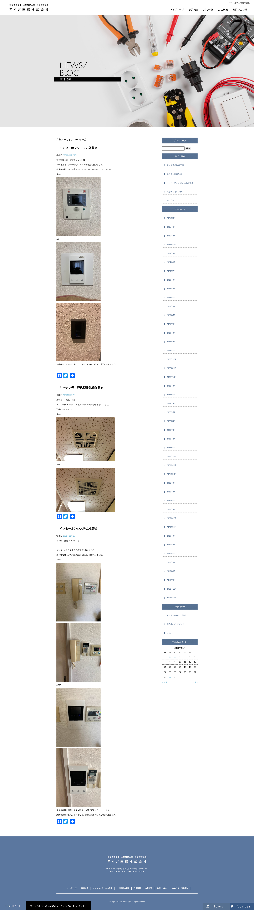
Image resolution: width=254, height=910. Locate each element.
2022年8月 (171, 386)
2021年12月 (172, 456)
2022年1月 (171, 448)
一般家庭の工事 (123, 888)
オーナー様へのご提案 (176, 615)
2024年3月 (171, 262)
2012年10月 (172, 598)
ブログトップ (180, 140)
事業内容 (193, 9)
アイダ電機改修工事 (175, 165)
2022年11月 (172, 368)
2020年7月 (171, 553)
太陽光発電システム (175, 192)
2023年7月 (171, 297)
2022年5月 (171, 412)
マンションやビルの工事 (102, 888)
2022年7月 (171, 395)
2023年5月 (171, 315)
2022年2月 (171, 439)
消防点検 (170, 200)
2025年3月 (171, 236)
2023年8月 (171, 289)
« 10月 (165, 682)
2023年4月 (171, 324)
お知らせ (216, 906)
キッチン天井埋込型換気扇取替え (81, 387)
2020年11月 (172, 527)
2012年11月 (172, 589)
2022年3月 (171, 430)
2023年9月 (171, 280)
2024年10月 (172, 245)
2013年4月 (171, 580)
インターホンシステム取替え (78, 147)
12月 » (195, 682)
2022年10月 (172, 377)
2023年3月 (171, 333)
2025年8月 (171, 218)
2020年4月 (171, 562)
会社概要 (223, 9)
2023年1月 (171, 350)
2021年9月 (171, 483)
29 (170, 677)
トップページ (176, 9)
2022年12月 (172, 359)
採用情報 (208, 9)
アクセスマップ (242, 906)
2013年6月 (171, 571)
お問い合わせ (240, 9)
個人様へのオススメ (175, 624)
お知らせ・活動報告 (180, 888)
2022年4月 (171, 421)
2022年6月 (171, 403)
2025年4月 (171, 227)
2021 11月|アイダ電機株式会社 (239, 3)
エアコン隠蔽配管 (174, 174)
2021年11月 (172, 465)
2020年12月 (172, 518)
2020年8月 (171, 545)
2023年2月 (171, 342)
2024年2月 (171, 271)
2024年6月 (171, 253)
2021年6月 (171, 509)
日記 (169, 633)
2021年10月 (172, 474)
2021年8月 (171, 492)
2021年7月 (171, 501)
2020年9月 (171, 536)
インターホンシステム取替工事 (180, 183)
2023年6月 (171, 306)
